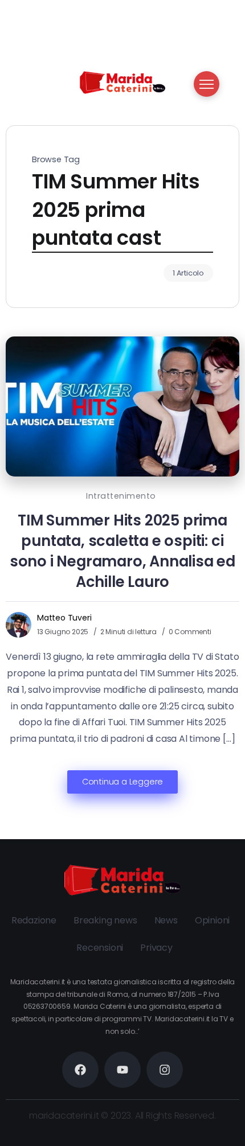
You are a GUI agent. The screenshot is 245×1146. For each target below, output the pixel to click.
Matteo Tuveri (64, 617)
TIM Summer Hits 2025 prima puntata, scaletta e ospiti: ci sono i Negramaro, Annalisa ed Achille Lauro (122, 551)
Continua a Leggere (122, 781)
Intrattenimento (121, 496)
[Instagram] (164, 1069)
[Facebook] (80, 1069)
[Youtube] (122, 1069)
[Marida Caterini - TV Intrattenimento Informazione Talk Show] (122, 81)
